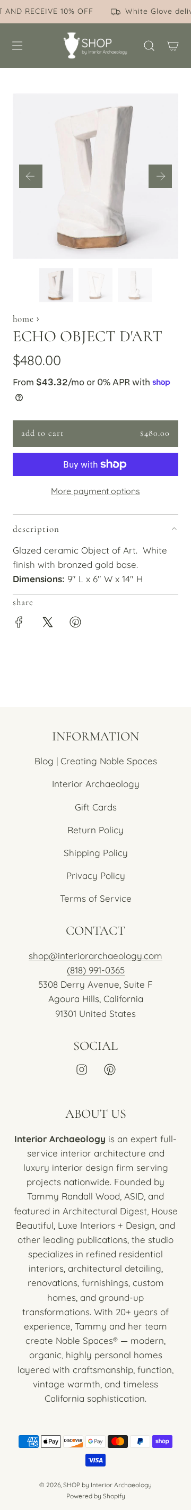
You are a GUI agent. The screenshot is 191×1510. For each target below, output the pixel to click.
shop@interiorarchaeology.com (95, 955)
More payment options (95, 491)
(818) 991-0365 (96, 970)
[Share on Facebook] (19, 623)
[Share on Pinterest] (75, 623)
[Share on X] (47, 623)
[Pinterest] (110, 1069)
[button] (30, 176)
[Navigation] (17, 45)
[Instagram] (81, 1069)
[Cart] (173, 45)
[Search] (149, 45)
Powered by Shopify (95, 1496)
